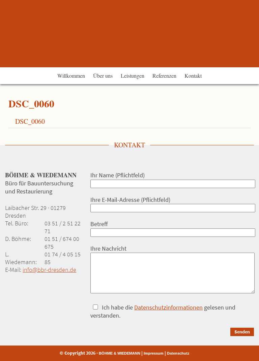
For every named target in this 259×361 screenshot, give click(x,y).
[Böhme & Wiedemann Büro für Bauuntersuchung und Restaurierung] (129, 33)
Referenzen (164, 75)
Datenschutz (178, 353)
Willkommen (71, 75)
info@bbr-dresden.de (49, 270)
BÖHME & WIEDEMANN (119, 353)
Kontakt (193, 75)
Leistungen (132, 75)
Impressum (154, 353)
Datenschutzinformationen (168, 307)
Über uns (103, 75)
